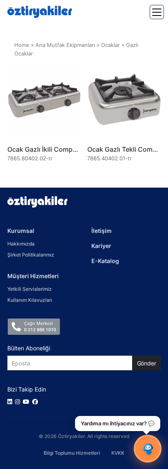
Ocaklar (110, 45)
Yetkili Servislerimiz (29, 289)
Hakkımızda (21, 244)
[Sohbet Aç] (147, 448)
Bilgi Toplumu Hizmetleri (72, 453)
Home (21, 45)
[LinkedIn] (11, 401)
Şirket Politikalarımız (30, 255)
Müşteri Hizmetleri (33, 275)
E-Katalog (105, 260)
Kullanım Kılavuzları (29, 300)
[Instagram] (19, 401)
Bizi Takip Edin (26, 389)
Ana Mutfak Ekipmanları (65, 45)
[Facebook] (36, 401)
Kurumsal (20, 230)
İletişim (101, 230)
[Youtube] (27, 401)
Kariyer (101, 245)
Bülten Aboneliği (28, 348)
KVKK (117, 453)
